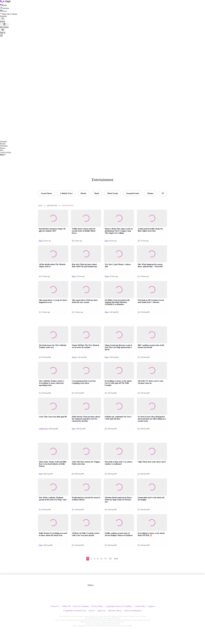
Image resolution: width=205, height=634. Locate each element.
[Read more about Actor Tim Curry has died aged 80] (53, 406)
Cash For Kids (5, 152)
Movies (83, 193)
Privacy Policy (97, 606)
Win (1, 150)
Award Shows (46, 193)
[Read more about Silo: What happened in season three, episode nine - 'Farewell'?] (152, 254)
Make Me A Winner (9, 14)
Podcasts (5, 8)
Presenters (4, 146)
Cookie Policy (140, 606)
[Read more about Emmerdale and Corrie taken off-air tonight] (152, 487)
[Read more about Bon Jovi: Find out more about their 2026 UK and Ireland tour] (86, 254)
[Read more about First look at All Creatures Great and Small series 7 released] (152, 289)
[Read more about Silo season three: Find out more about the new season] (86, 289)
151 (110, 559)
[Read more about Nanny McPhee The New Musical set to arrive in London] (86, 334)
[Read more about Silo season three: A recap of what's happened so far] (53, 289)
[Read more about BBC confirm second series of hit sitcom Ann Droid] (152, 334)
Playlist (2, 144)
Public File (66, 606)
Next (116, 559)
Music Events (112, 193)
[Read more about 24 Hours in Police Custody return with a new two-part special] (86, 522)
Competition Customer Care (74, 611)
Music (96, 193)
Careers (92, 611)
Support (151, 606)
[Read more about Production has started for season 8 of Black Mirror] (86, 487)
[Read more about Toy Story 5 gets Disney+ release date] (119, 254)
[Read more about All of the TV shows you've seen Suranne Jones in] (152, 370)
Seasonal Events (132, 193)
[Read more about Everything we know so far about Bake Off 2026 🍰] (152, 522)
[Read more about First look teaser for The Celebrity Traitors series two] (53, 334)
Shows (2, 148)
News (4, 11)
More (2, 155)
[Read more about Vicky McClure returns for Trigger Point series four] (86, 451)
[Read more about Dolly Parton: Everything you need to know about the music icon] (53, 522)
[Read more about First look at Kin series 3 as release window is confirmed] (119, 451)
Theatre (150, 193)
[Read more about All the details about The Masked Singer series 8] (53, 254)
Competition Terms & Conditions (118, 606)
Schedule (3, 142)
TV (163, 193)
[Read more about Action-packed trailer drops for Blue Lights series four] (152, 218)
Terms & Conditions (81, 606)
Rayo (40, 205)
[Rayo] (91, 585)
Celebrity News (66, 193)
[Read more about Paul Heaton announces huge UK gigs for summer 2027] (53, 218)
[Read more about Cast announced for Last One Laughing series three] (86, 370)
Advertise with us (115, 611)
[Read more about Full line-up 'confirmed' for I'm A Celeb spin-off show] (119, 406)
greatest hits (52, 205)
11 (101, 559)
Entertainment (67, 205)
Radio (4, 5)
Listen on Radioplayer (133, 611)
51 (106, 559)
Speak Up (101, 611)
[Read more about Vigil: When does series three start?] (152, 451)
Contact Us (54, 606)
